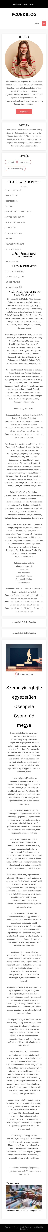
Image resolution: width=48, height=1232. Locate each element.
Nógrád (10, 143)
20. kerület (28, 434)
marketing (24, 162)
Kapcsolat (24, 112)
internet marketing (15, 169)
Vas (23, 146)
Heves (34, 136)
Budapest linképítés (24, 579)
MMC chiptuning (13, 282)
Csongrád (27, 133)
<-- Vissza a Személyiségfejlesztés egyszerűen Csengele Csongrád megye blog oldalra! (24, 1171)
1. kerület (18, 415)
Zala (35, 146)
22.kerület (19, 437)
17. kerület (24, 431)
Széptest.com (12, 201)
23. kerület (28, 437)
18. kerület (34, 431)
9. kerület (35, 421)
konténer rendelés (15, 217)
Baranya (20, 130)
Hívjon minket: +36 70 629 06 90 (23, 4)
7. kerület (17, 421)
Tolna (18, 146)
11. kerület (22, 424)
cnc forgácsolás (14, 190)
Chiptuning (11, 228)
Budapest (19, 133)
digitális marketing (29, 91)
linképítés (24, 569)
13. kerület (18, 428)
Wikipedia (10, 239)
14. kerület (28, 428)
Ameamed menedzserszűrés (18, 212)
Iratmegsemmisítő (14, 287)
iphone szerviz (12, 262)
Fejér (34, 133)
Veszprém (29, 146)
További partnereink (15, 244)
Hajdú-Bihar (25, 136)
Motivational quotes (15, 277)
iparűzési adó (12, 196)
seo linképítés (24, 573)
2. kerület (27, 415)
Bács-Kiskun (11, 130)
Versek (9, 206)
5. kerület (23, 418)
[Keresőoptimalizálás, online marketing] (24, 14)
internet (10, 162)
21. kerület (38, 434)
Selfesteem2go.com (15, 271)
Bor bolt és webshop (15, 222)
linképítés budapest (24, 576)
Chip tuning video (14, 233)
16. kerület (14, 431)
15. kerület (38, 428)
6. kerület (32, 418)
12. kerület (32, 424)
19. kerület (18, 434)
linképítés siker (24, 582)
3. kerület (36, 415)
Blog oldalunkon (26, 98)
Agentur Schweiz (13, 249)
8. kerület (26, 421)
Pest (16, 143)
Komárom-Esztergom (32, 139)
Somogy (21, 143)
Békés (27, 130)
